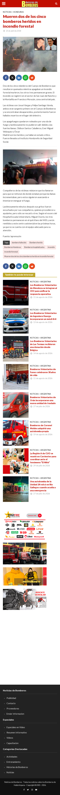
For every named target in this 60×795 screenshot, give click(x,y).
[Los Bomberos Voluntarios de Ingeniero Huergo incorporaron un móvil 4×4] (16, 320)
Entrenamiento (14, 762)
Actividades (12, 756)
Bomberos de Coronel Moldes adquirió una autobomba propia (41, 428)
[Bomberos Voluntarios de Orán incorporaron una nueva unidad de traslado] (16, 404)
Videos (10, 738)
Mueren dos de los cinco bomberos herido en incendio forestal (28, 256)
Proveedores (13, 708)
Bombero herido (36, 242)
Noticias (7, 12)
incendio (51, 247)
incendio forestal (11, 252)
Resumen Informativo (17, 732)
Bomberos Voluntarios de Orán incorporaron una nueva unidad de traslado (43, 400)
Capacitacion (12, 743)
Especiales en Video (16, 727)
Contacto (11, 703)
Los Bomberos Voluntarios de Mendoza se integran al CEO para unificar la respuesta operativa (43, 289)
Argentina (45, 282)
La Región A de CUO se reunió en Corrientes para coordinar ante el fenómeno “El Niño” (43, 458)
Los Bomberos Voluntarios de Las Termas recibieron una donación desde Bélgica (43, 345)
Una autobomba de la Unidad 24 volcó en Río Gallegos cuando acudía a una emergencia (43, 486)
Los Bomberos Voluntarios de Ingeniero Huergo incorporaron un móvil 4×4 (43, 316)
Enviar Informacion (15, 714)
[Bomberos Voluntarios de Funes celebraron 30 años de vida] (16, 376)
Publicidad (11, 698)
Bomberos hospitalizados (34, 247)
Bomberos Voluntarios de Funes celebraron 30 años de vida (43, 372)
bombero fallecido (19, 242)
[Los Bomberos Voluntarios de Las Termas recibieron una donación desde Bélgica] (16, 348)
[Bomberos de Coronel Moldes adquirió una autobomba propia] (16, 432)
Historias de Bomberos (17, 767)
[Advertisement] (30, 643)
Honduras (18, 12)
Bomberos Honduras (12, 247)
